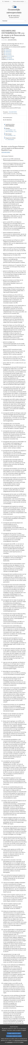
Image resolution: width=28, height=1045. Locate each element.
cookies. (22, 1042)
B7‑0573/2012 (10, 56)
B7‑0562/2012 (7, 50)
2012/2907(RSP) (13, 112)
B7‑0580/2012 (10, 59)
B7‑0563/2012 (7, 51)
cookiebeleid (9, 1042)
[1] (24, 360)
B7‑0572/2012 (7, 54)
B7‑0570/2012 (7, 53)
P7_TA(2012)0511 (10, 139)
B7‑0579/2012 (8, 57)
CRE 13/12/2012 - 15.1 (11, 131)
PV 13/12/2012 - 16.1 (11, 135)
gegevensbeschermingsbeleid (20, 1040)
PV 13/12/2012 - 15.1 (11, 130)
